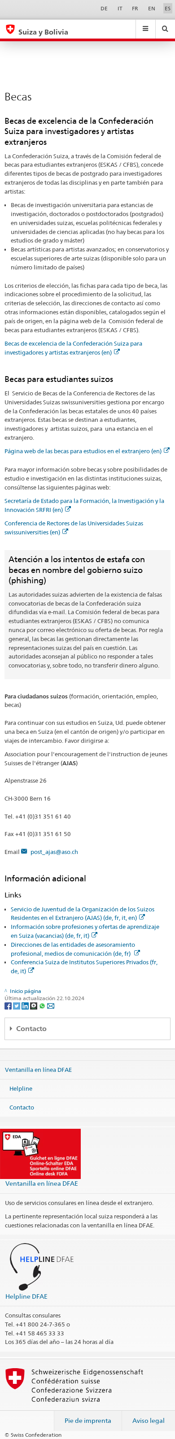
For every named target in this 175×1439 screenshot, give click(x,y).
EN (151, 8)
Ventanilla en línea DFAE (38, 1069)
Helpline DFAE (26, 1296)
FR (135, 8)
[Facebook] (8, 1005)
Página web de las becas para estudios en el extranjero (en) (83, 451)
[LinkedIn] (26, 1005)
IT (120, 8)
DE (104, 8)
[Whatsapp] (43, 1005)
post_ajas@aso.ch (54, 851)
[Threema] (34, 1005)
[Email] (50, 1005)
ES (168, 8)
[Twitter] (17, 1005)
